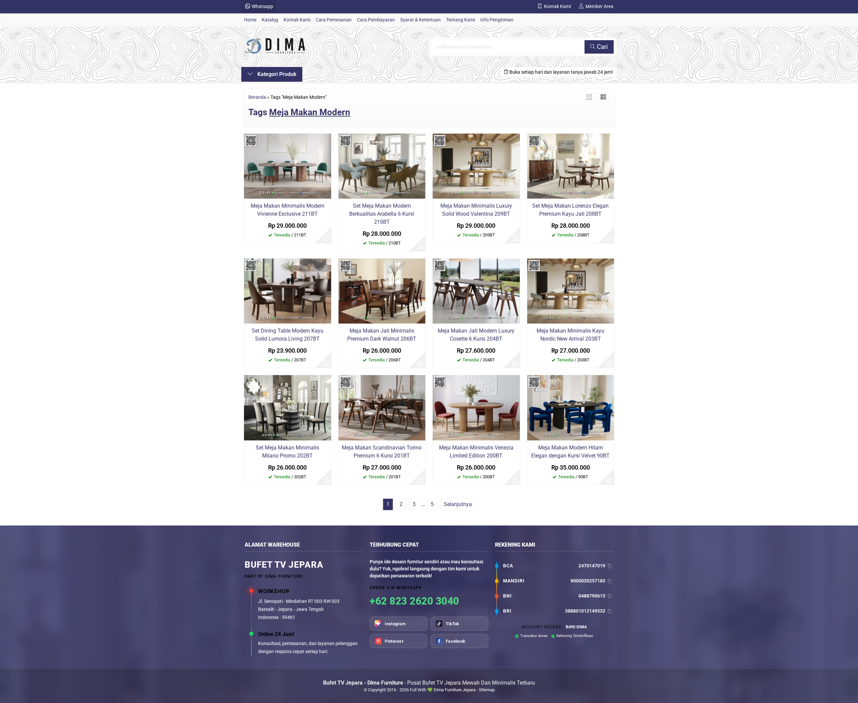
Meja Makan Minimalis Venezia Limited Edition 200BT (476, 451)
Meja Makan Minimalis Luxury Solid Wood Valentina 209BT (476, 210)
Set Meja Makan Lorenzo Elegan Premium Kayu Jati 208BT (570, 210)
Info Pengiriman (496, 20)
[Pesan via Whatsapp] (326, 238)
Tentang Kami (460, 20)
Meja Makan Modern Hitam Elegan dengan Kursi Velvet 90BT (570, 451)
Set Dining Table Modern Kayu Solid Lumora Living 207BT (287, 335)
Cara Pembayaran (376, 20)
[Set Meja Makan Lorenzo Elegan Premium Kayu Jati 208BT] (570, 165)
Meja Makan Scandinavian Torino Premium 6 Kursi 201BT (382, 451)
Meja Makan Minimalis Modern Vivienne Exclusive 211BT (287, 210)
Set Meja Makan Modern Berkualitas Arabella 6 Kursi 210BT (381, 214)
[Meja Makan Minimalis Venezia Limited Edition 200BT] (476, 407)
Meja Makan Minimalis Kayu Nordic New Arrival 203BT (570, 335)
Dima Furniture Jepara (455, 689)
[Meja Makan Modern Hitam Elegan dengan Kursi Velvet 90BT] (570, 407)
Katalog (270, 20)
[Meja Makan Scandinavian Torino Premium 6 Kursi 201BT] (382, 407)
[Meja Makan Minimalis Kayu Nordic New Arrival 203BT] (570, 290)
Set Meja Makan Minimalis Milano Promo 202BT (287, 451)
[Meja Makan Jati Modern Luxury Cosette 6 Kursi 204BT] (476, 290)
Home (250, 20)
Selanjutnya (458, 504)
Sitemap (487, 689)
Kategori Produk (276, 74)
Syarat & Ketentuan (420, 20)
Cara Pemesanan (334, 20)
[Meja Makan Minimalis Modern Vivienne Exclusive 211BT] (287, 165)
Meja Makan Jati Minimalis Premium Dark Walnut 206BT (381, 335)
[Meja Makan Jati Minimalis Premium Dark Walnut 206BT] (382, 290)
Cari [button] (601, 47)
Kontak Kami (297, 20)
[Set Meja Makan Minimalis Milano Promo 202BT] (287, 407)
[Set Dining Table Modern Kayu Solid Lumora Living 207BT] (287, 290)
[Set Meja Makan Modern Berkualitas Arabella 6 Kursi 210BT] (382, 165)
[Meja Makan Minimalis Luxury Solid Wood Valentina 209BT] (476, 165)
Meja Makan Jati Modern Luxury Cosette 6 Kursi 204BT (476, 335)
